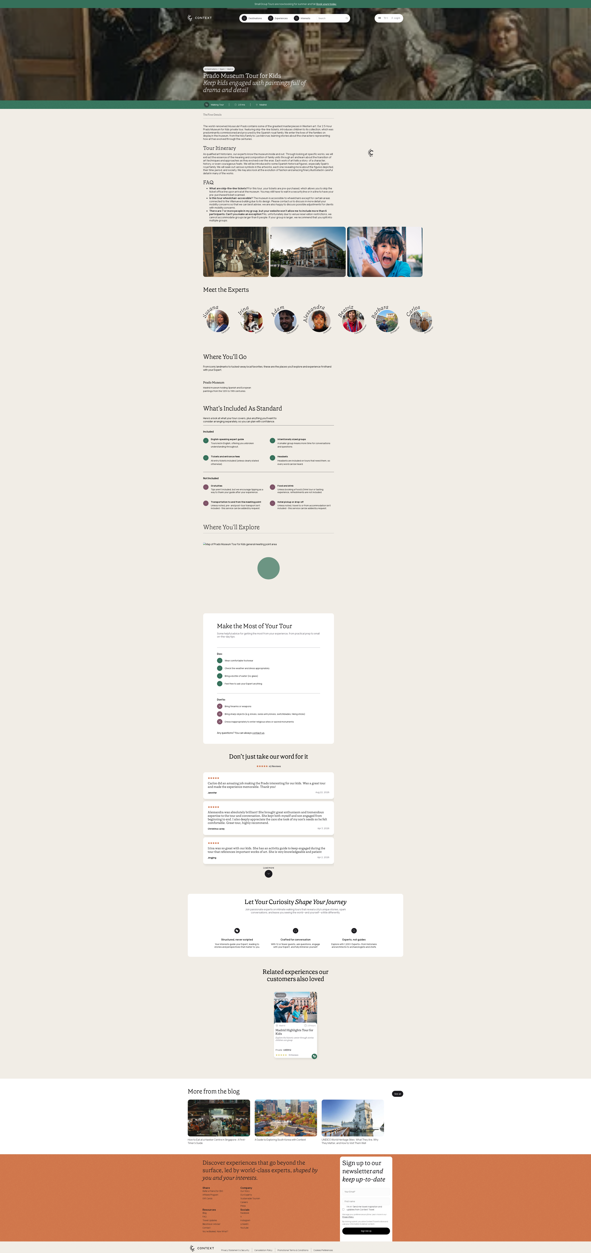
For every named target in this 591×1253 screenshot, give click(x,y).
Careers (244, 1202)
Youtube (244, 1227)
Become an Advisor (211, 1224)
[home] (201, 21)
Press (243, 1205)
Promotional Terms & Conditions (292, 1250)
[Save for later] (313, 995)
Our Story (244, 1191)
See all (397, 1093)
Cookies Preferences (323, 1250)
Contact (207, 1227)
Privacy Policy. (348, 1217)
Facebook (244, 1212)
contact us (258, 733)
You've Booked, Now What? (215, 1231)
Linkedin (244, 1224)
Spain (222, 69)
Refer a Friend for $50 (213, 1191)
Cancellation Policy (263, 1250)
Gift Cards (207, 1198)
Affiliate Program (210, 1194)
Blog (205, 1212)
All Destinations (211, 69)
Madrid (230, 69)
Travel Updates (210, 1220)
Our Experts (246, 1194)
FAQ (204, 1216)
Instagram (245, 1220)
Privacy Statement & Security (235, 1250)
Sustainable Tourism (250, 1198)
